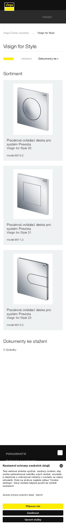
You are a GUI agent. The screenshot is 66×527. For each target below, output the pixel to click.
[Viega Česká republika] (9, 5)
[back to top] (60, 452)
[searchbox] (30, 16)
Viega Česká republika (16, 32)
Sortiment (25, 58)
